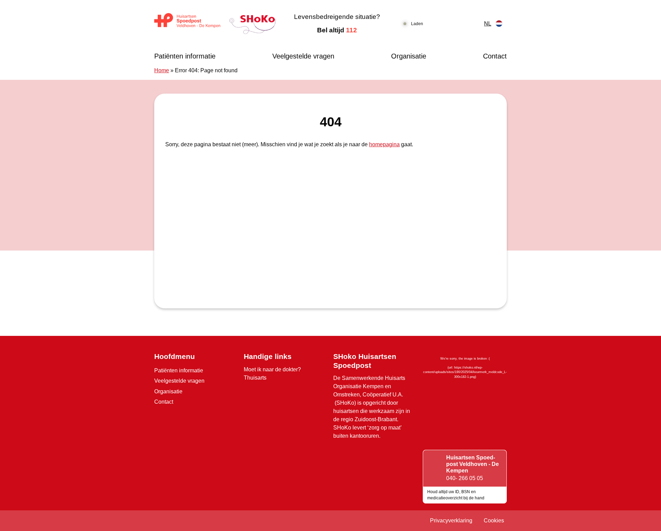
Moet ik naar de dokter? (272, 369)
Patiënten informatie (185, 56)
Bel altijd (337, 30)
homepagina (384, 144)
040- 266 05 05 (464, 478)
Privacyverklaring (451, 520)
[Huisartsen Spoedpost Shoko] (215, 23)
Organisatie (408, 56)
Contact (495, 56)
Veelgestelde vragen (303, 56)
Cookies (494, 520)
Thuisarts (255, 378)
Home (161, 70)
